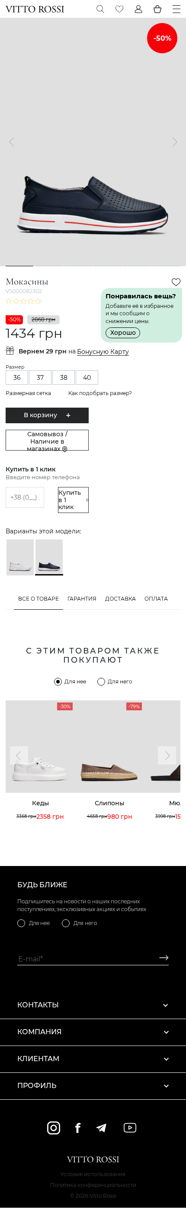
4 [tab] (108, 266)
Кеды (40, 803)
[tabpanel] (93, 142)
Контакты (38, 1005)
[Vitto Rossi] (35, 9)
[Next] (173, 142)
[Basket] (157, 9)
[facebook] (78, 1127)
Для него (120, 681)
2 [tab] (49, 266)
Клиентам (38, 1059)
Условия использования (93, 1174)
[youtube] (130, 1127)
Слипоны (109, 803)
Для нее (75, 681)
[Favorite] (119, 9)
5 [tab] (137, 266)
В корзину (40, 415)
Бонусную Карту (103, 352)
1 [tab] (20, 266)
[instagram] (53, 1127)
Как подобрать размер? (100, 393)
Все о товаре (38, 598)
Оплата (156, 598)
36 (17, 378)
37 (40, 378)
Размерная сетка (28, 393)
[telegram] (101, 1128)
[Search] (100, 9)
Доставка (120, 598)
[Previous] (13, 142)
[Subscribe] (161, 959)
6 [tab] (167, 266)
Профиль (36, 1086)
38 (63, 378)
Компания (39, 1032)
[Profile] (138, 9)
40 (87, 378)
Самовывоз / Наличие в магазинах (47, 440)
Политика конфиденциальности (93, 1185)
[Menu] (176, 9)
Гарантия (81, 598)
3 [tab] (78, 266)
